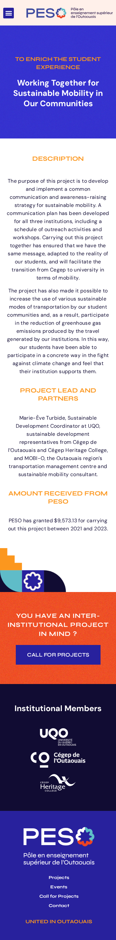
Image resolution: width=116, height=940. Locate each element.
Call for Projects (59, 896)
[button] (8, 13)
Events (58, 887)
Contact (59, 906)
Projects (59, 877)
